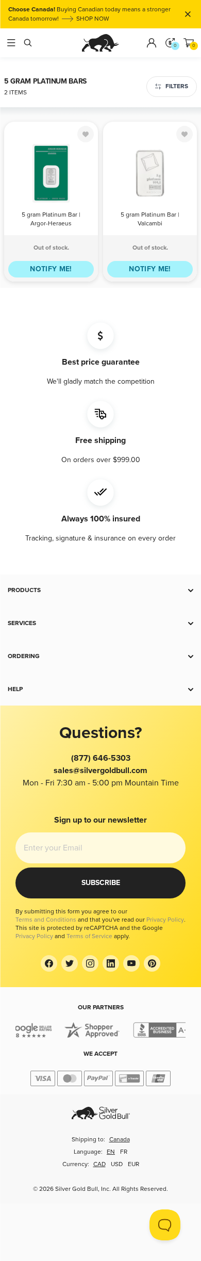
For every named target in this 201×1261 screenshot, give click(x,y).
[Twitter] (69, 963)
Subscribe (100, 882)
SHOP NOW (92, 19)
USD (117, 1164)
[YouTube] (131, 963)
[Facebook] (49, 963)
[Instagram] (90, 963)
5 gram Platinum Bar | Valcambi (150, 219)
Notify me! (51, 269)
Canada (119, 1139)
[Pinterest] (152, 963)
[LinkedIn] (111, 963)
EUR (133, 1164)
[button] (100, 590)
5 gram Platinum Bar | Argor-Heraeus (51, 219)
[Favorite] (85, 134)
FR (123, 1152)
